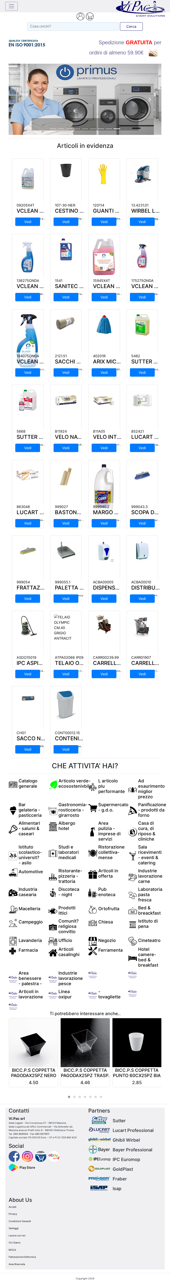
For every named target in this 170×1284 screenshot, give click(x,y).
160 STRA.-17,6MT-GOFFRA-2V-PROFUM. (78, 444)
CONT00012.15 (67, 733)
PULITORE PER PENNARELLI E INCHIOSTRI (41, 294)
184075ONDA (28, 356)
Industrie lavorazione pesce (70, 978)
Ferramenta (110, 950)
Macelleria (29, 908)
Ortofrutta (108, 908)
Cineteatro (149, 940)
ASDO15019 (26, 657)
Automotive (31, 871)
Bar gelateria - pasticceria (30, 810)
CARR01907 (141, 657)
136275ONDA (28, 280)
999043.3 (139, 506)
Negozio (107, 940)
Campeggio (31, 922)
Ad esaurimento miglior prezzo (151, 788)
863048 (23, 506)
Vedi (27, 222)
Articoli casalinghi (68, 952)
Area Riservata (17, 1264)
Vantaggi (14, 1228)
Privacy (13, 1213)
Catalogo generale (28, 783)
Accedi (12, 1206)
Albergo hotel (66, 826)
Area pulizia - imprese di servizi (109, 831)
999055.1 (62, 582)
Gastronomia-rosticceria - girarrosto (72, 810)
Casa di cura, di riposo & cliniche (146, 831)
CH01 (21, 733)
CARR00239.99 (106, 657)
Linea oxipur (65, 994)
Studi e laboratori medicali (68, 852)
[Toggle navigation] (11, 6)
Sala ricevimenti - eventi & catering (150, 854)
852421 (137, 431)
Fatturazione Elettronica (22, 1256)
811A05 (99, 431)
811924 (61, 431)
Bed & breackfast (149, 910)
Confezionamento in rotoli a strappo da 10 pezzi (82, 369)
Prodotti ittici (66, 910)
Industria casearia (28, 892)
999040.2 (101, 506)
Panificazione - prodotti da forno (152, 810)
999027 (61, 506)
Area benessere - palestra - (30, 978)
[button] (20, 99)
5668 (21, 431)
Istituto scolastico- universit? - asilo (30, 854)
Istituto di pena (148, 923)
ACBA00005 (103, 582)
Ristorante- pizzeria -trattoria (70, 876)
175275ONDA (142, 280)
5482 (135, 356)
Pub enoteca (106, 892)
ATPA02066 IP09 (69, 657)
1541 (58, 280)
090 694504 (20, 1133)
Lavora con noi (17, 1235)
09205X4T (25, 205)
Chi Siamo (15, 1242)
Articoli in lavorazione (31, 994)
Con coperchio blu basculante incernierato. (79, 746)
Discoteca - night (68, 892)
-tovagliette (109, 994)
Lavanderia (30, 940)
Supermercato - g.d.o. (113, 807)
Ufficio (65, 940)
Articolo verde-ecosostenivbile (75, 783)
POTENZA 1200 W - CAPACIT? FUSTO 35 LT (42, 670)
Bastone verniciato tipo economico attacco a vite (83, 520)
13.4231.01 (140, 205)
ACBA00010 (141, 582)
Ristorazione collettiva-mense (111, 852)
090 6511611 (42, 1133)
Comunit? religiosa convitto (68, 926)
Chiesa (105, 922)
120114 (98, 205)
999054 (23, 582)
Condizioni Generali (20, 1221)
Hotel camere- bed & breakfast (148, 957)
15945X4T (101, 280)
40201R (99, 356)
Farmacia (28, 950)
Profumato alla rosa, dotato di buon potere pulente (122, 294)
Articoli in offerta (108, 873)
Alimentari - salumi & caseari (29, 828)
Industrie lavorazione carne (150, 876)
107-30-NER (65, 205)
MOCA (12, 1249)
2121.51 (61, 356)
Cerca (131, 26)
